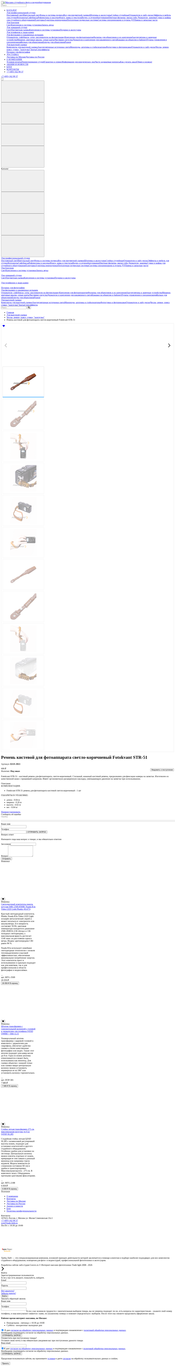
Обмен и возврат (144, 62)
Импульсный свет (31, 15)
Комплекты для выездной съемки (22, 47)
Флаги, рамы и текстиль (70, 17)
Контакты (11, 1199)
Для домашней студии (17, 27)
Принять (5, 1363)
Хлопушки (40, 20)
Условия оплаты (14, 62)
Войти (4, 1296)
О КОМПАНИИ (14, 59)
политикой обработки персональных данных (105, 1330)
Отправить (6, 859)
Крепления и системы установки (26, 25)
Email (3, 1280)
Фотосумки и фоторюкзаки (118, 47)
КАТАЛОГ (12, 10)
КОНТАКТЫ (13, 69)
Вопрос (4, 856)
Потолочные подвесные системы (82, 20)
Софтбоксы (32, 17)
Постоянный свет (15, 15)
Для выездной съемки (17, 44)
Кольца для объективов (32, 42)
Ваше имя (5, 824)
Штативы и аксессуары (100, 15)
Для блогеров (13, 22)
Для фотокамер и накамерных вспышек (25, 35)
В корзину (10, 983)
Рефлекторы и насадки (48, 17)
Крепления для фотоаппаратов (79, 37)
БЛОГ (9, 67)
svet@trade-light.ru (9, 1223)
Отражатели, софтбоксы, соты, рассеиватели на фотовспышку (36, 37)
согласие (67, 1358)
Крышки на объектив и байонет (132, 40)
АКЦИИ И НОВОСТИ (17, 64)
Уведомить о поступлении (162, 770)
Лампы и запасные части (146, 20)
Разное (68, 42)
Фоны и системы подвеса (51, 15)
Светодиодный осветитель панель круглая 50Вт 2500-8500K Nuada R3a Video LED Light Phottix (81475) (18, 906)
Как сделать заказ (128, 62)
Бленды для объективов (54, 42)
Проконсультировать (10, 812)
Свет (9, 25)
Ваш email (5, 1343)
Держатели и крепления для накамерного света (95, 40)
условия (51, 1358)
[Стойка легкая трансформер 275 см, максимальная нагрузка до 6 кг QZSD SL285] (18, 1121)
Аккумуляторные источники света (54, 47)
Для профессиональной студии (21, 12)
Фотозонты (22, 17)
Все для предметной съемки (76, 15)
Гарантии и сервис (53, 62)
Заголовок (6, 844)
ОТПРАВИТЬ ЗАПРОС (36, 832)
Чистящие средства (64, 40)
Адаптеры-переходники (56, 20)
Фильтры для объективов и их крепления (112, 37)
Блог (9, 1208)
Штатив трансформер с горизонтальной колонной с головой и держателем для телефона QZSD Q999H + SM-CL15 (18, 1030)
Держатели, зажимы (147, 17)
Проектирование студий (33, 62)
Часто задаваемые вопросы (107, 62)
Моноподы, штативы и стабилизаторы (88, 47)
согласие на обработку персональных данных (32, 1330)
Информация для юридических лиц (78, 62)
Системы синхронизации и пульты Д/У (116, 20)
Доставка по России (35, 57)
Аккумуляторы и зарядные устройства (144, 292)
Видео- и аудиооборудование (95, 17)
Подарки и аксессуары (70, 30)
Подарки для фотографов (18, 52)
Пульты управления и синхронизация (139, 295)
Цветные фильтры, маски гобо (123, 17)
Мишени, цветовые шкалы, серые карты (36, 40)
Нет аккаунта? (7, 1291)
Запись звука (48, 25)
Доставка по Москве (16, 57)
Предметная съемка (20, 30)
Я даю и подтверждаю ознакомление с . (65, 1330)
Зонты (33, 49)
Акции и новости (15, 1206)
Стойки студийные (120, 15)
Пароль (4, 1285)
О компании (12, 1196)
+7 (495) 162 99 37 (15, 72)
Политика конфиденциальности (22, 1211)
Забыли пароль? (8, 1293)
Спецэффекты (42, 49)
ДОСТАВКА (13, 54)
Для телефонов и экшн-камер (20, 32)
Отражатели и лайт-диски (141, 15)
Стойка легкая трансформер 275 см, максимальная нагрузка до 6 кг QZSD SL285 (17, 1131)
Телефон (5, 829)
